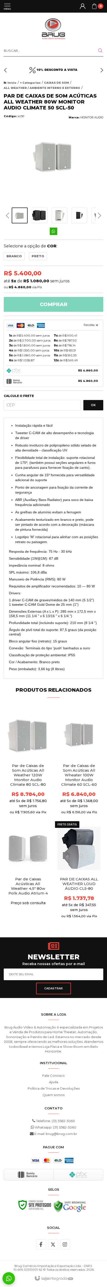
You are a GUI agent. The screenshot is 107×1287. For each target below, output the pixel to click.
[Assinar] (53, 988)
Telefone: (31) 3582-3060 (55, 1121)
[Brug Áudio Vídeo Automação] (53, 28)
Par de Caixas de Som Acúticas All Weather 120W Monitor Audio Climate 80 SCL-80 (28, 775)
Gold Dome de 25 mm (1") (58, 604)
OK (93, 405)
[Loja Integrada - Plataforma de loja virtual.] (53, 1278)
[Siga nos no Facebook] (41, 1244)
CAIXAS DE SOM (56, 82)
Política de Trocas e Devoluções (54, 1088)
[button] (6, 70)
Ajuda (53, 1082)
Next (99, 214)
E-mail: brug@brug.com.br (55, 1134)
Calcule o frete (19, 395)
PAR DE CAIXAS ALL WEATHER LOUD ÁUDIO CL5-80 (79, 884)
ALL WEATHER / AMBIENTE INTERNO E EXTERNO (42, 88)
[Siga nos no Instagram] (65, 1244)
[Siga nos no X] (53, 1244)
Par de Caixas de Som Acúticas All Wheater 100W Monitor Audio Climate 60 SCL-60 (79, 775)
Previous (7, 215)
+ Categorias (30, 82)
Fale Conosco (53, 1075)
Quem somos (53, 1095)
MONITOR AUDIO (91, 117)
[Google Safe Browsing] (70, 1207)
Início (11, 82)
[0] (94, 6)
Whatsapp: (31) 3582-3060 (55, 1127)
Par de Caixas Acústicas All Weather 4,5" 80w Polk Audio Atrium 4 (28, 886)
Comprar (53, 304)
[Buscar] (97, 50)
